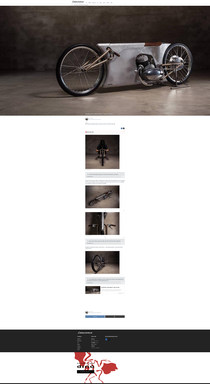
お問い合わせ (93, 344)
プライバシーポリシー (95, 347)
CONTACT (85, 371)
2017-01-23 (91, 118)
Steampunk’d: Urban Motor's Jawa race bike (99, 114)
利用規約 (93, 346)
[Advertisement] (93, 302)
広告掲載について (94, 342)
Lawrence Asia (98, 119)
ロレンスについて (94, 340)
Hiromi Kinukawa (92, 119)
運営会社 (93, 339)
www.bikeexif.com (207, 115)
